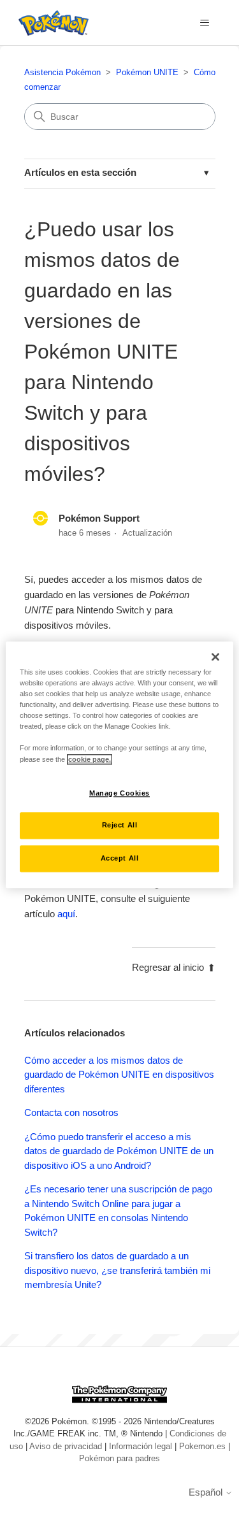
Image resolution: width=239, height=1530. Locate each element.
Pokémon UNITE (147, 72)
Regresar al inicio (168, 967)
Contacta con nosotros (71, 1112)
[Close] (215, 657)
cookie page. (89, 759)
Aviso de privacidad (65, 1446)
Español (207, 1492)
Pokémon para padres (119, 1458)
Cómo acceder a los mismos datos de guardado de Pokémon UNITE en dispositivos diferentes (119, 1074)
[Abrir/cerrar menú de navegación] (204, 23)
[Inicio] (50, 23)
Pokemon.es (202, 1446)
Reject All (120, 825)
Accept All (120, 858)
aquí (66, 913)
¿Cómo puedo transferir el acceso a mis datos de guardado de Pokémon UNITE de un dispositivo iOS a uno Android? (119, 1151)
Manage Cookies (119, 793)
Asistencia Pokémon (62, 72)
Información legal (140, 1446)
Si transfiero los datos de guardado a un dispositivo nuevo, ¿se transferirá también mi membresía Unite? (117, 1270)
